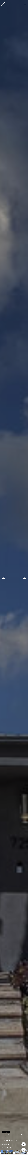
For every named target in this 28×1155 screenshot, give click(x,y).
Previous (3, 577)
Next (24, 577)
